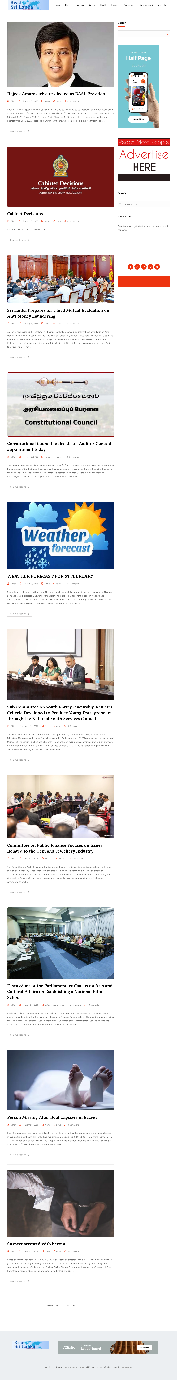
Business (80, 5)
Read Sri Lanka (77, 1367)
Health (103, 5)
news (58, 101)
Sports (92, 5)
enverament (75, 1005)
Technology (129, 5)
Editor (13, 101)
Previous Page (51, 1305)
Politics (115, 5)
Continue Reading (18, 131)
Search (122, 23)
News (68, 5)
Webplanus (127, 1367)
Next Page (70, 1305)
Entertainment (146, 5)
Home (57, 5)
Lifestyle (162, 5)
